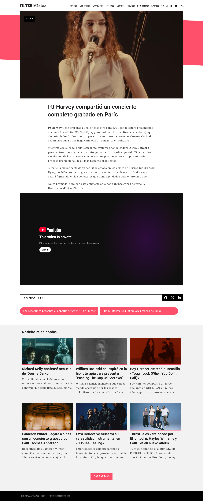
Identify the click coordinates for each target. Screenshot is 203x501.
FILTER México (33, 5)
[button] (183, 5)
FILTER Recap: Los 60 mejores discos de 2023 (132, 311)
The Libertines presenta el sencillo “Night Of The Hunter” (60, 311)
